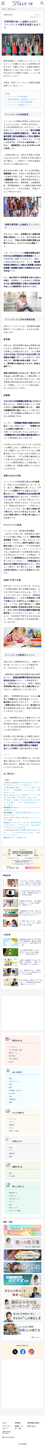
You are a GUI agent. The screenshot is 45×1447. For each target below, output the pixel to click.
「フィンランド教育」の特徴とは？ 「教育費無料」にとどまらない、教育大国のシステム (22, 790)
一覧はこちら (35, 1337)
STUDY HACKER (9, 1437)
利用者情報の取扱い (33, 1423)
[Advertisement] (22, 1013)
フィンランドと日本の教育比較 (20, 102)
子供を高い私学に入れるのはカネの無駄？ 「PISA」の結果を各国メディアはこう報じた (22, 802)
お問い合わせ (31, 1426)
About (4, 1423)
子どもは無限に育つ (19, 837)
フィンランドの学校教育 (17, 97)
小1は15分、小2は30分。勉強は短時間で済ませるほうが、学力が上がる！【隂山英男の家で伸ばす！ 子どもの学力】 (22, 825)
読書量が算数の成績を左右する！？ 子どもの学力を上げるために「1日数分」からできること (22, 832)
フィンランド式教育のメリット (20, 105)
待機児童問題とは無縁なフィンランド (23, 99)
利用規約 (18, 1423)
